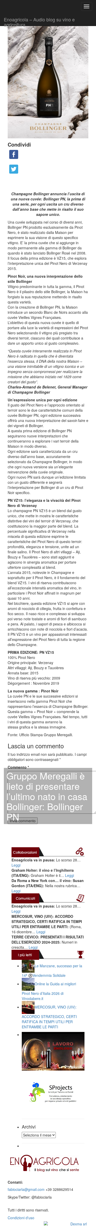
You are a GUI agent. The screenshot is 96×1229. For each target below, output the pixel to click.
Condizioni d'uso (21, 1217)
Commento (18, 767)
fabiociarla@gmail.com (26, 1189)
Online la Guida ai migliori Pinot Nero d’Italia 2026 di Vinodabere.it (49, 991)
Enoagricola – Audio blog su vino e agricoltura (39, 21)
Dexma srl (78, 1223)
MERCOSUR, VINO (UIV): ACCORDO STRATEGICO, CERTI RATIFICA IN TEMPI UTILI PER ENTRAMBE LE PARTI (49, 1016)
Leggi (16, 865)
